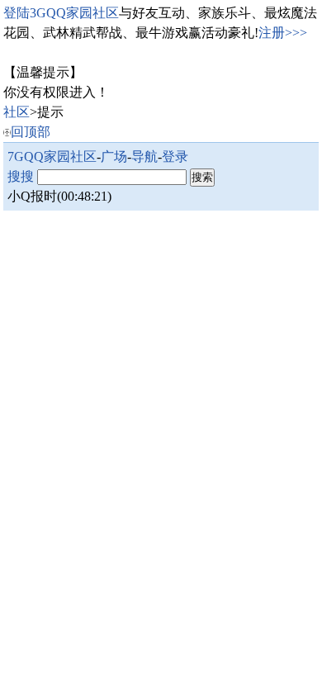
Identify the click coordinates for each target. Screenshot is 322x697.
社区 (16, 112)
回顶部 (30, 132)
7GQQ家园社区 (52, 156)
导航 (144, 156)
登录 (175, 156)
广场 (114, 156)
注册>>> (282, 33)
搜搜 (20, 176)
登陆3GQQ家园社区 (61, 13)
